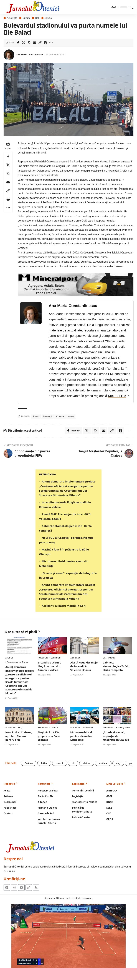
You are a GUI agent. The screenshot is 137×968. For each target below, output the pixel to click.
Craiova (60, 416)
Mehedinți (88, 727)
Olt (104, 658)
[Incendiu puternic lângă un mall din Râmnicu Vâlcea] (52, 645)
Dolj (37, 18)
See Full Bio (117, 396)
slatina (86, 763)
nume (71, 416)
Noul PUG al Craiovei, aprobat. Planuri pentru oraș (18, 735)
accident (103, 763)
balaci (36, 416)
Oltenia (48, 18)
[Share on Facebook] (17, 43)
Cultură (26, 18)
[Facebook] (7, 887)
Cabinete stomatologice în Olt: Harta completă (116, 666)
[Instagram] (14, 887)
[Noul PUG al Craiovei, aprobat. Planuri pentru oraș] (19, 715)
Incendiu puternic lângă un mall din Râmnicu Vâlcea (49, 666)
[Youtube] (21, 887)
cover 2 (59, 763)
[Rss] (36, 887)
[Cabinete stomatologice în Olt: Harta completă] (117, 645)
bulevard (47, 416)
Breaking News (123, 727)
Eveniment (56, 658)
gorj (131, 763)
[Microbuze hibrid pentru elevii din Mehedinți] (84, 715)
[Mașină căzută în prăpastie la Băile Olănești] (52, 715)
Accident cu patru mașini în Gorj (64, 605)
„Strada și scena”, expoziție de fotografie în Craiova (116, 735)
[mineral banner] (75, 284)
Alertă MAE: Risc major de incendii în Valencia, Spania (84, 666)
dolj (118, 763)
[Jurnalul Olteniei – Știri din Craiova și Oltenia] (33, 7)
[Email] (34, 43)
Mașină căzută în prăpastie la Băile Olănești (49, 735)
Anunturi (9, 658)
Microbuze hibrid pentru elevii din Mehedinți (81, 735)
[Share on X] (23, 43)
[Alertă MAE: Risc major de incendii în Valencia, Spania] (84, 645)
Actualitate (12, 18)
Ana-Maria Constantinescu (29, 54)
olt (73, 763)
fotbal (44, 763)
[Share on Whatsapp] (28, 43)
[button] (113, 7)
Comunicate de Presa (17, 662)
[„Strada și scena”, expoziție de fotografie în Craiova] (117, 715)
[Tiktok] (29, 887)
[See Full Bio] (128, 396)
